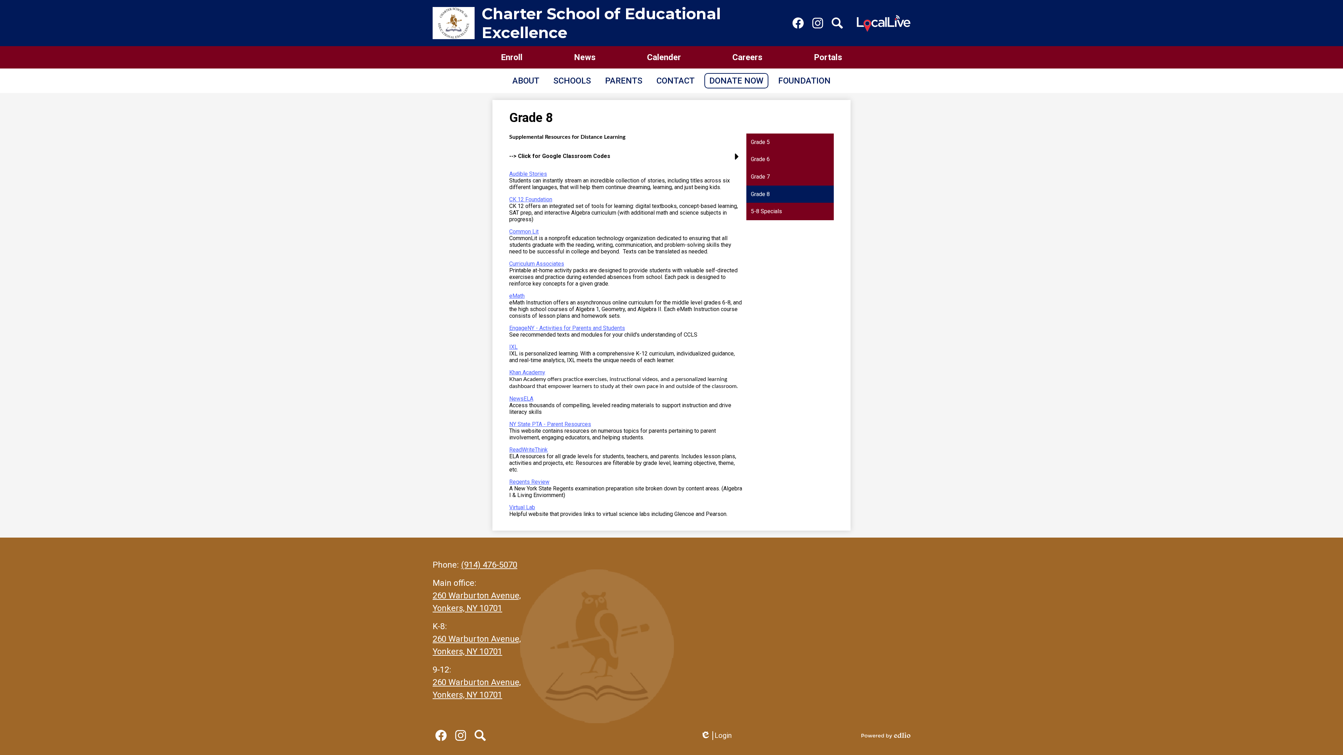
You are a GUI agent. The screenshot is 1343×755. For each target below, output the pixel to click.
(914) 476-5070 (489, 565)
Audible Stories (528, 174)
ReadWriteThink (528, 449)
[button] (525, 81)
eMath (517, 296)
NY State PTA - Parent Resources (550, 424)
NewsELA (521, 398)
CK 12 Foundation (530, 199)
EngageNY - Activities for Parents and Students (567, 328)
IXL (513, 347)
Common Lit (524, 231)
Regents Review (529, 482)
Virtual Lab (522, 507)
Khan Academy (527, 372)
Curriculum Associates (536, 263)
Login (716, 735)
